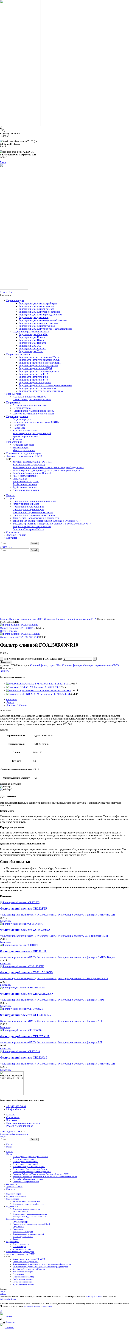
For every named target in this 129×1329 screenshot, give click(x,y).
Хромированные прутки (26, 490)
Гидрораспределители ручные (35, 382)
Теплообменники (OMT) (26, 481)
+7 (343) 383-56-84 (94, 1296)
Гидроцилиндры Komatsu (32, 348)
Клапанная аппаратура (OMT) (29, 464)
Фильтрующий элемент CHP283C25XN (27, 993)
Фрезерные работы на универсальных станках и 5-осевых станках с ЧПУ (52, 523)
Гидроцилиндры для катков (33, 317)
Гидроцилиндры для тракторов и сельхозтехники (45, 328)
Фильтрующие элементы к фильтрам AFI (80, 1021)
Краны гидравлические (25, 436)
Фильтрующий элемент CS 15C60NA (25, 929)
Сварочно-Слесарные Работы (28, 529)
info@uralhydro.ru (8, 1299)
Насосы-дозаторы (22, 408)
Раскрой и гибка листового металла (32, 526)
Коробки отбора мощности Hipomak (32, 473)
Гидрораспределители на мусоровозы (39, 371)
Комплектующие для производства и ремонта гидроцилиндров (47, 470)
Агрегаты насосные (23, 444)
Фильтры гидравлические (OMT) (27, 619)
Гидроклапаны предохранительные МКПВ (36, 422)
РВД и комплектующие (25, 475)
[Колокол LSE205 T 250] (20, 687)
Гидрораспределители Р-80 (33, 376)
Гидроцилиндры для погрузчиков (37, 326)
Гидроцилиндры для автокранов (36, 306)
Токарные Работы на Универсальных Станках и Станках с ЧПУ (47, 520)
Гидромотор (19, 425)
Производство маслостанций (28, 506)
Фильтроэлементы (46, 914)
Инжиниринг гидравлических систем (33, 512)
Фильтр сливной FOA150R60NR (18, 628)
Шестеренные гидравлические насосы (33, 413)
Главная (4, 619)
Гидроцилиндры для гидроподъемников (40, 314)
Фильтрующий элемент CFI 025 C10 (25, 1036)
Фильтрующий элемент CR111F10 (23, 951)
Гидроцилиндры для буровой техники (39, 311)
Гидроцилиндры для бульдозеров (36, 309)
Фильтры (17, 439)
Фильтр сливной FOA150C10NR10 (19, 637)
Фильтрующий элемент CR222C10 (23, 1057)
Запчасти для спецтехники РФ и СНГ (33, 461)
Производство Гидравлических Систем (34, 515)
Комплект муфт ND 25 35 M (55, 694)
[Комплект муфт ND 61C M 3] (23, 690)
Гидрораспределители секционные (37, 388)
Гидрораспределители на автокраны (38, 365)
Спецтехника (20, 478)
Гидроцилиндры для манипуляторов (38, 323)
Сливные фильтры (55, 619)
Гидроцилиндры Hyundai (32, 343)
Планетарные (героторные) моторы (32, 399)
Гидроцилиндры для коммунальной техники (43, 320)
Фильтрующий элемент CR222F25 (23, 908)
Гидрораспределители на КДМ (35, 368)
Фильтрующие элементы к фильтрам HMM (81, 999)
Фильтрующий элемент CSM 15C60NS (26, 972)
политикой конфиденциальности (38, 1306)
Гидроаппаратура (22, 419)
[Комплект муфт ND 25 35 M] (23, 694)
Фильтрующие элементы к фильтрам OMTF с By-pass (86, 914)
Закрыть (4, 671)
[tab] (67, 699)
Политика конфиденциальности (14, 1134)
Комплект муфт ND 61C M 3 (55, 690)
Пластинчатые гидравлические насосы (33, 410)
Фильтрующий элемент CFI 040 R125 (25, 1015)
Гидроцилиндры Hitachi (31, 340)
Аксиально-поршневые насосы (29, 405)
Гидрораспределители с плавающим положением (45, 385)
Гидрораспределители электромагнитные (41, 391)
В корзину (6, 662)
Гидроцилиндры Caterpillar (33, 334)
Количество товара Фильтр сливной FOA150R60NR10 (33, 658)
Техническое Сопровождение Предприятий (36, 518)
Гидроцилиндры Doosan (32, 337)
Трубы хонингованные (25, 484)
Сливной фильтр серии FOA (81, 619)
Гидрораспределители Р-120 (34, 374)
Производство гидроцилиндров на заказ (34, 501)
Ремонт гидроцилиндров (26, 503)
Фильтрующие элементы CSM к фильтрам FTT (83, 978)
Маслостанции (20, 447)
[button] (5, 921)
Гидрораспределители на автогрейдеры (40, 362)
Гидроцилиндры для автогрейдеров (38, 303)
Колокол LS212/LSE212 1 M (54, 683)
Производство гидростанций (28, 509)
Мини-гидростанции (24, 450)
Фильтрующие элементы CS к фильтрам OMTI (83, 936)
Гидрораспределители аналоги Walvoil (39, 357)
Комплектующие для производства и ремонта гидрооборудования (48, 467)
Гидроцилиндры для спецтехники (31, 331)
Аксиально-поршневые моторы (29, 396)
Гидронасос (19, 427)
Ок (1, 1311)
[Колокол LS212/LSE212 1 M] (22, 683)
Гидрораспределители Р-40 (33, 379)
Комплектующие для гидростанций (32, 433)
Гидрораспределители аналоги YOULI (39, 359)
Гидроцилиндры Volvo (31, 351)
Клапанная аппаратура (25, 430)
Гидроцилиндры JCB (30, 345)
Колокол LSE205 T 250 (46, 687)
